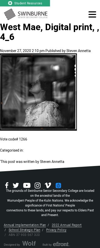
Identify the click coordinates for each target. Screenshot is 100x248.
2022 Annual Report (67, 225)
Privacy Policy (56, 230)
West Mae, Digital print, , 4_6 (49, 32)
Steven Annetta (78, 51)
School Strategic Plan (24, 230)
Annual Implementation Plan (25, 225)
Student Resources (28, 3)
